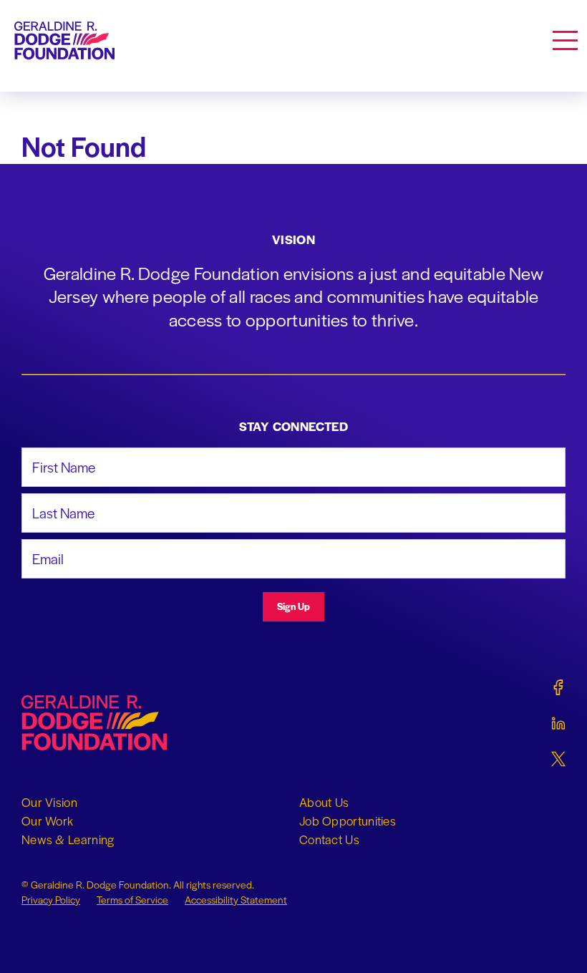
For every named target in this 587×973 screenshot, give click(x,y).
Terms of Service (132, 899)
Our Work (47, 820)
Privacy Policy (50, 899)
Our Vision (49, 801)
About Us (324, 801)
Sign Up (293, 606)
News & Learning (68, 839)
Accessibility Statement (236, 899)
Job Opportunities (347, 820)
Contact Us (329, 839)
